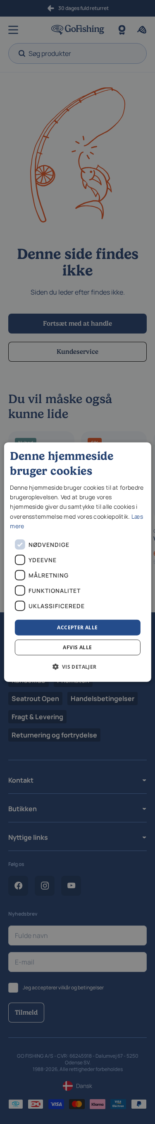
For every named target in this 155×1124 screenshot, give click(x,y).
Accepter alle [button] (77, 627)
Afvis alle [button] (77, 647)
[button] (77, 667)
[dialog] (77, 562)
